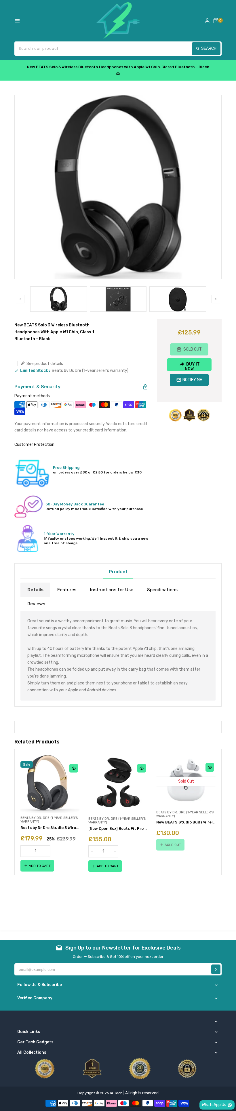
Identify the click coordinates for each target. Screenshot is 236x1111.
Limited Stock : (35, 370)
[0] (216, 20)
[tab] (35, 590)
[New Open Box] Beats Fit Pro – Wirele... (117, 828)
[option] (58, 299)
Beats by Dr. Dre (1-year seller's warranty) (90, 370)
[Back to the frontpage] (118, 73)
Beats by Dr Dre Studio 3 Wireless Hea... (49, 827)
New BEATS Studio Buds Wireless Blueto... (186, 822)
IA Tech (116, 1093)
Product (118, 571)
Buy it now (192, 366)
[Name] (215, 969)
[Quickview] (73, 768)
